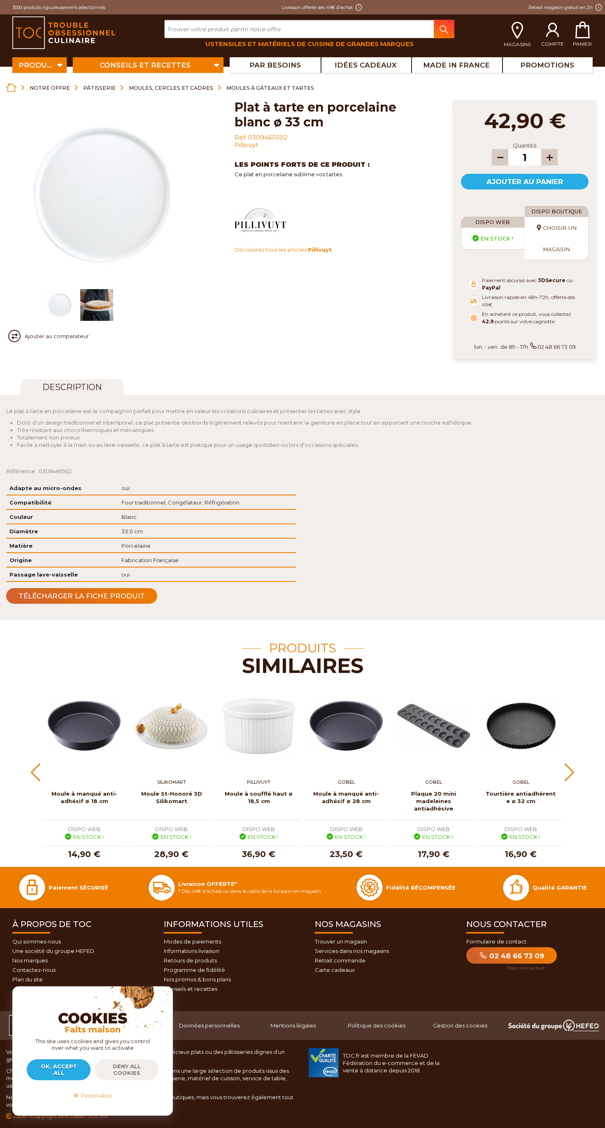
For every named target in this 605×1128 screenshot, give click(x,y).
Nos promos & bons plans (197, 979)
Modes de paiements (192, 941)
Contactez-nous (34, 970)
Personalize (95, 1095)
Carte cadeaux (335, 970)
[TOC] (64, 32)
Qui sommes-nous (36, 941)
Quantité (525, 145)
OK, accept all (59, 1069)
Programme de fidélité (194, 970)
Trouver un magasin (341, 941)
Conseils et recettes (190, 989)
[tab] (72, 387)
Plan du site (27, 979)
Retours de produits (190, 960)
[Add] (549, 157)
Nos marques (30, 960)
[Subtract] (500, 157)
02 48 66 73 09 (515, 956)
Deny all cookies (127, 1069)
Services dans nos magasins (352, 951)
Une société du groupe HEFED (53, 951)
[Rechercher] (444, 29)
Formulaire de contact (496, 941)
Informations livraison (191, 951)
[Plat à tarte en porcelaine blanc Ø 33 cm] (59, 305)
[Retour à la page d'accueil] (11, 87)
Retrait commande (340, 960)
